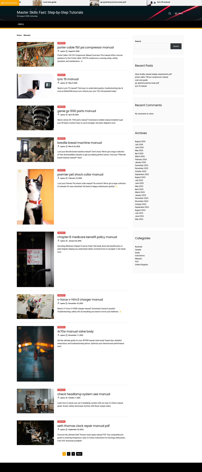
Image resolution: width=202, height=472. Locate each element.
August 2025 (140, 177)
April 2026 (139, 153)
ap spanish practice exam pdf (84, 2)
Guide (137, 253)
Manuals (61, 43)
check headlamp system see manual (83, 394)
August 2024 (140, 210)
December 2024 (141, 198)
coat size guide (21, 2)
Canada (138, 250)
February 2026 (141, 159)
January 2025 (140, 195)
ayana (62, 51)
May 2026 (139, 150)
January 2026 (140, 162)
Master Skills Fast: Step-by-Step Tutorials (50, 12)
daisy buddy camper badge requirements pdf (153, 74)
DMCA (21, 24)
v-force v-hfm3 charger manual (80, 300)
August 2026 (140, 141)
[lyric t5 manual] (123, 3)
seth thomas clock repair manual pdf (83, 426)
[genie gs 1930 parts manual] (180, 3)
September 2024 (142, 207)
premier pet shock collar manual (80, 174)
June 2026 (139, 147)
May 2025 (139, 186)
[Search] (170, 13)
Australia (138, 247)
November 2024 (141, 201)
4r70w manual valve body (75, 331)
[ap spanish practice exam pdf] (65, 3)
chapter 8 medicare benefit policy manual (87, 237)
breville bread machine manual (79, 143)
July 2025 (139, 180)
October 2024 (140, 204)
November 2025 (141, 168)
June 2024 (139, 216)
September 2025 (142, 174)
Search (138, 41)
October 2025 (140, 171)
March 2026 (140, 156)
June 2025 (139, 183)
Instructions (140, 255)
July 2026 (139, 144)
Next (79, 454)
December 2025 (141, 165)
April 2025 (139, 189)
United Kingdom (141, 264)
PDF (137, 262)
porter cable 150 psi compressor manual (85, 47)
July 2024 (139, 213)
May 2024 (139, 219)
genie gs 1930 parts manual (76, 111)
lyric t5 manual (135, 2)
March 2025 (140, 192)
